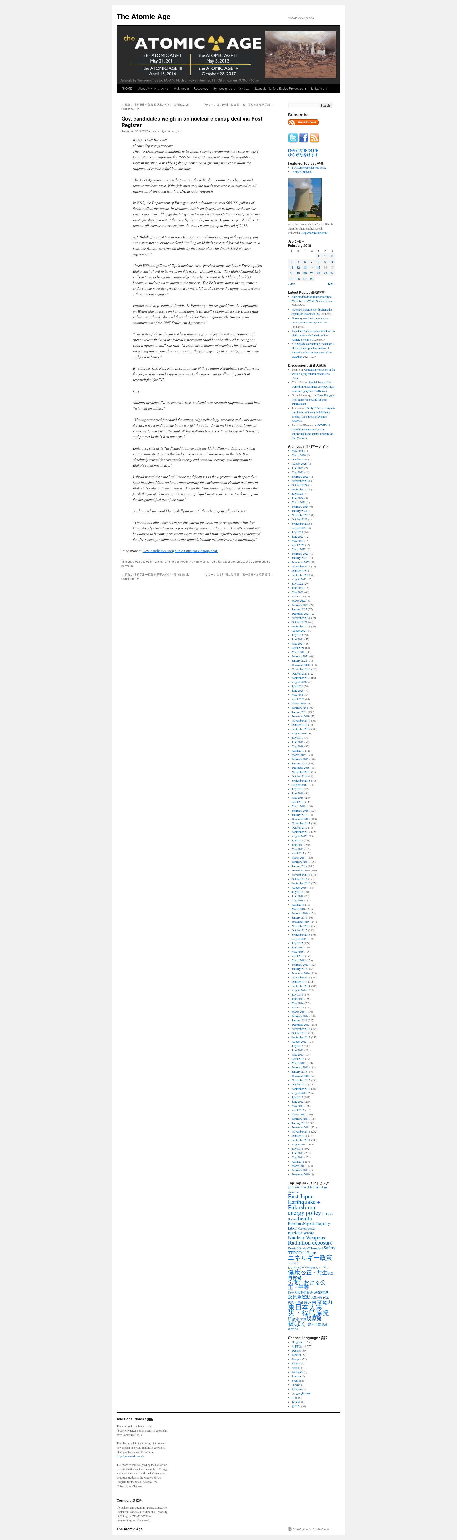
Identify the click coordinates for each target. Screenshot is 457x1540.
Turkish (296, 1385)
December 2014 (301, 973)
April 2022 (298, 596)
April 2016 (298, 904)
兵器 (331, 1273)
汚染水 (293, 1318)
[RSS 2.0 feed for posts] (303, 126)
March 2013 (299, 1063)
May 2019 (297, 746)
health (184, 561)
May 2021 (297, 643)
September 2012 (301, 1088)
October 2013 (299, 1033)
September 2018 (301, 780)
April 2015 (298, 956)
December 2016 (301, 870)
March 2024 (299, 502)
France (329, 1214)
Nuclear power (306, 1228)
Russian (296, 1376)
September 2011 (301, 1140)
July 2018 (297, 789)
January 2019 (299, 763)
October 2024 (299, 485)
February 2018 (300, 810)
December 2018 (301, 767)
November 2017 (301, 823)
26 (298, 279)
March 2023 (299, 549)
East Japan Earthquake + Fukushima (304, 1201)
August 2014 (299, 990)
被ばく (297, 1323)
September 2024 (301, 489)
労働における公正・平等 (307, 1285)
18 (291, 273)
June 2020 (297, 690)
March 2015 (299, 960)
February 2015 (300, 964)
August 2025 (299, 463)
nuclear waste (199, 561)
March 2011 (299, 1166)
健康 (294, 1272)
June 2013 (297, 1050)
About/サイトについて (153, 88)
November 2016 (301, 874)
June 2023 (297, 536)
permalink (127, 566)
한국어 (296, 1406)
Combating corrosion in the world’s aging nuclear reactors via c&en (313, 373)
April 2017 (298, 853)
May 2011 (297, 1157)
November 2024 (301, 481)
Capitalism (293, 1191)
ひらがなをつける (303, 150)
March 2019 (299, 755)
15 (318, 267)
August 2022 (299, 579)
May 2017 (297, 849)
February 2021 (300, 656)
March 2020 (299, 703)
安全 (326, 1297)
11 (291, 267)
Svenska (296, 1380)
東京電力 (322, 1301)
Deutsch (296, 1350)
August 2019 (299, 733)
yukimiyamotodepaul (167, 131)
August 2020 (299, 682)
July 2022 (297, 583)
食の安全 (293, 1329)
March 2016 (299, 909)
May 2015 (297, 951)
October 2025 (299, 459)
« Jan (291, 284)
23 (325, 273)
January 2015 (299, 969)
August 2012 (299, 1093)
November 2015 (301, 926)
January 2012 (299, 1123)
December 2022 (301, 562)
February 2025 (300, 476)
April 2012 (298, 1110)
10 (332, 261)
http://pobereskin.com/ (130, 1456)
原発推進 (321, 1292)
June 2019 (297, 742)
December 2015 (301, 922)
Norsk (295, 1367)
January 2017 (299, 866)
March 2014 (299, 1011)
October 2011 (299, 1136)
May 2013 (297, 1054)
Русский (297, 1389)
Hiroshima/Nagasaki (302, 1223)
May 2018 (297, 797)
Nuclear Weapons (306, 1237)
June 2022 (297, 588)
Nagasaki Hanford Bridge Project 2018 (280, 88)
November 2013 (301, 1029)
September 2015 (301, 934)
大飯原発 (316, 1297)
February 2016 (300, 913)
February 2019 (300, 759)
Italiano (296, 1363)
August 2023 (299, 528)
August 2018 (299, 785)
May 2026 (297, 451)
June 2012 (297, 1101)
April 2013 (298, 1059)
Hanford (292, 1219)
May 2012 (297, 1106)
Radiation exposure (222, 561)
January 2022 (299, 609)
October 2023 (299, 519)
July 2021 (297, 635)
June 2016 (297, 896)
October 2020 (299, 673)
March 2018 (299, 806)
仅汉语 (296, 1402)
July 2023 (297, 532)
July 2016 (297, 892)
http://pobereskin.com (314, 233)
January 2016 (299, 917)
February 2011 (300, 1170)
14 (311, 267)
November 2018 (301, 772)
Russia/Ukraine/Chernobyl (305, 1248)
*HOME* (128, 88)
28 (311, 279)
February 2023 (300, 553)
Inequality (323, 1223)
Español (296, 1355)
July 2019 (297, 737)
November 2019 (301, 720)
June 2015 (297, 947)
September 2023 (301, 523)
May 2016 (297, 900)
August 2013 (299, 1041)
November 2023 (301, 515)
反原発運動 (299, 1297)
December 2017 (301, 819)
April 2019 (298, 750)
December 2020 (301, 665)
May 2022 (297, 592)
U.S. (248, 561)
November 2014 (301, 977)
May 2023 (297, 541)
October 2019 (299, 725)
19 (298, 273)
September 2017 (301, 832)
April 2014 (298, 1007)
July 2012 (297, 1097)
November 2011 (301, 1131)
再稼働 (295, 1277)
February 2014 (300, 1016)
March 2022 (299, 600)
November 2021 (301, 618)
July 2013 (297, 1046)
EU (323, 1214)
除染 (325, 1324)
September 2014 (301, 986)
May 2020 (297, 695)
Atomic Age (317, 1187)
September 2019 (301, 729)
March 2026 (299, 455)
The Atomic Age (144, 16)
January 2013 (299, 1071)
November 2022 (301, 566)
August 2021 (299, 630)
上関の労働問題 (302, 172)
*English (158, 561)
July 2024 (297, 493)
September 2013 (301, 1037)
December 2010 (301, 1174)
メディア (293, 1263)
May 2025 (297, 472)
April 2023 (298, 545)
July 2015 (297, 943)
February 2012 (300, 1118)
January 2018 (299, 814)
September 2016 (301, 883)
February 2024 (300, 506)
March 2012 (299, 1114)
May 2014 (297, 1003)
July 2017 (297, 840)
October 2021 (299, 622)
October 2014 (299, 981)
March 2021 (299, 652)
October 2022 (299, 570)
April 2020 (298, 699)
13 (305, 267)
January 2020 (299, 712)
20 (305, 273)
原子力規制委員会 (300, 1292)
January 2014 (299, 1020)
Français (296, 1359)
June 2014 (297, 999)
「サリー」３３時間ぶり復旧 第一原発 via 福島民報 (238, 105)
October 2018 (299, 776)
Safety (240, 561)
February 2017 (300, 862)
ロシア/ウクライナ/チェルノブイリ (308, 1267)
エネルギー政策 (310, 1257)
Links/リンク (320, 88)
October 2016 (299, 879)
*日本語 (297, 1346)
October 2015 (299, 930)
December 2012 (301, 1076)
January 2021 (299, 660)
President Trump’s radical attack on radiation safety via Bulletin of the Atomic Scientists (313, 335)
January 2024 (299, 511)
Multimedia (181, 88)
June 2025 (297, 468)
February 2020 (300, 707)
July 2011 (297, 1148)
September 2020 (301, 678)
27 (305, 279)
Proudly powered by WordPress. (311, 1529)
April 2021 (298, 648)
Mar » (332, 284)
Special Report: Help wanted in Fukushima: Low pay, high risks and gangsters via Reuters (313, 386)
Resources (201, 88)
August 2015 (299, 939)
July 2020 (297, 686)
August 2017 (299, 836)
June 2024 (297, 498)
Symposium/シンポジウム (231, 88)
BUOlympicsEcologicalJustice (309, 167)
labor (292, 1228)
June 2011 (297, 1153)
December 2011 (301, 1127)
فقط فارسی (303, 1393)
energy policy (304, 1212)
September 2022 (301, 575)
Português (297, 1372)
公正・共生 (314, 1272)
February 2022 (300, 605)
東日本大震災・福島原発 (308, 1309)
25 (291, 279)
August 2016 (299, 887)
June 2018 (297, 793)
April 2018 (298, 802)
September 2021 (301, 626)
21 (311, 273)
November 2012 (301, 1080)
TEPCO (295, 1253)
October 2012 (299, 1084)
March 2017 (299, 857)
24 (332, 273)
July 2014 (297, 994)
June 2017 (297, 844)
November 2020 (301, 669)
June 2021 (297, 639)
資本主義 (314, 1324)
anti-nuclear (297, 1187)
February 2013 (300, 1067)
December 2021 (301, 613)
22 (318, 273)
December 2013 (301, 1024)
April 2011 (298, 1161)
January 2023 (299, 558)
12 (298, 267)
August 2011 (299, 1144)
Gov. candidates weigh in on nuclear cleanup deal (180, 550)
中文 (295, 1397)
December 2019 (301, 716)
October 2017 (299, 827)
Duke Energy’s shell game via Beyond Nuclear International (313, 399)
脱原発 (314, 1318)
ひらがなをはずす (303, 154)
